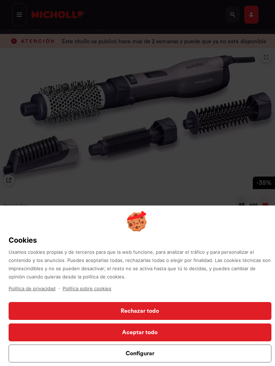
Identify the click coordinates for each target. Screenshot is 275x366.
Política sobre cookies (87, 288)
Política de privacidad (32, 288)
